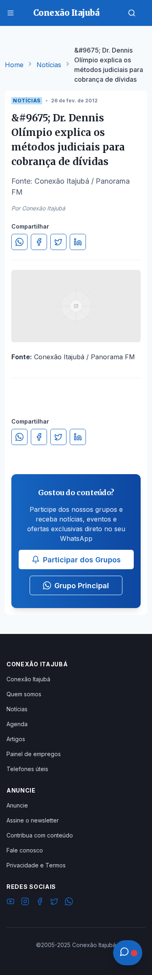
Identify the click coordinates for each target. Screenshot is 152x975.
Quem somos (23, 694)
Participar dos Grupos (82, 559)
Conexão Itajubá (28, 679)
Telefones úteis (27, 768)
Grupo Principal (81, 585)
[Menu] (10, 12)
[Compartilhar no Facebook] (39, 242)
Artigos (15, 738)
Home (14, 65)
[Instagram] (25, 902)
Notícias (48, 65)
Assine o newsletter (32, 820)
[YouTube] (10, 902)
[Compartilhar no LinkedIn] (78, 242)
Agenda (17, 724)
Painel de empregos (33, 753)
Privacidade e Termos (36, 865)
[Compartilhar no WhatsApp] (19, 242)
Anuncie (17, 805)
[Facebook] (40, 902)
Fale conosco (24, 850)
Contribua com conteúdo (39, 835)
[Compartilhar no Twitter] (58, 242)
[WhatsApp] (69, 902)
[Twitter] (54, 902)
